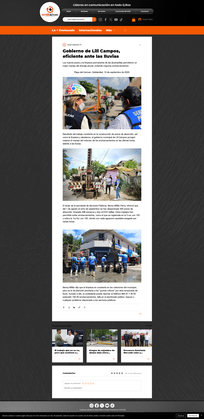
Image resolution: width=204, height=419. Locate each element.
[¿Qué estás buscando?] (94, 19)
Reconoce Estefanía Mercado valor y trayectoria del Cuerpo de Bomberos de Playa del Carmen (136, 351)
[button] (133, 19)
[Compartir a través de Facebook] (64, 307)
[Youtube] (107, 406)
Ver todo (149, 325)
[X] (111, 20)
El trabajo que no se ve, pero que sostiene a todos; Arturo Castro (67, 351)
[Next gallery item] (139, 256)
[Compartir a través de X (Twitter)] (69, 307)
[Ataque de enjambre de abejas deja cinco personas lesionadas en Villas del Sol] (102, 338)
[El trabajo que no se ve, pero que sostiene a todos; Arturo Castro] (67, 338)
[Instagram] (100, 20)
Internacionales (90, 30)
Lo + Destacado (63, 30)
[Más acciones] (140, 44)
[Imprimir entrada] (85, 307)
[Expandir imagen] (102, 256)
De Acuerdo (193, 416)
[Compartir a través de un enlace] (79, 307)
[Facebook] (105, 20)
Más (109, 30)
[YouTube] (116, 20)
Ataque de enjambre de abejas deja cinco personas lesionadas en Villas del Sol (102, 351)
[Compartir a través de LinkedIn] (74, 307)
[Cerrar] (201, 415)
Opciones (181, 416)
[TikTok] (121, 20)
